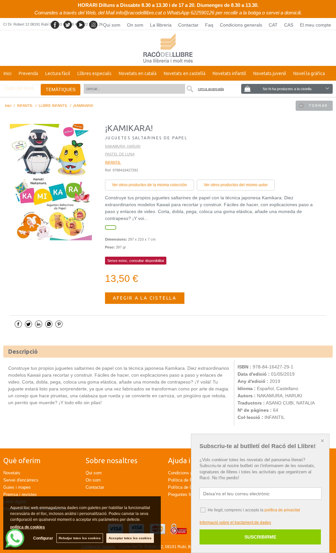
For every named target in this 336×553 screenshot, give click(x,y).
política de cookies (27, 527)
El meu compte (315, 25)
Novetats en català (138, 73)
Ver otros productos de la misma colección (149, 185)
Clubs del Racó (19, 88)
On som (135, 25)
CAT (273, 25)
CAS (288, 25)
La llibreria (161, 25)
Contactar (188, 25)
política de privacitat (282, 510)
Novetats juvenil (269, 73)
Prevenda (28, 73)
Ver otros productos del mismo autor (236, 185)
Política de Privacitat (188, 480)
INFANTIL (113, 162)
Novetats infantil (229, 73)
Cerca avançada (211, 89)
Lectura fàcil (57, 73)
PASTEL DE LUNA (120, 154)
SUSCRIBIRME (260, 537)
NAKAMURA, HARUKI (122, 146)
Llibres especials (94, 73)
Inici (7, 73)
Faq (209, 25)
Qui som (111, 25)
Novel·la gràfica (309, 73)
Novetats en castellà (184, 73)
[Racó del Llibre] (168, 48)
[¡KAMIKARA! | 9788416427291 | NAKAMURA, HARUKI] (51, 182)
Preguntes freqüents (187, 494)
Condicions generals (241, 25)
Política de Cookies (186, 487)
